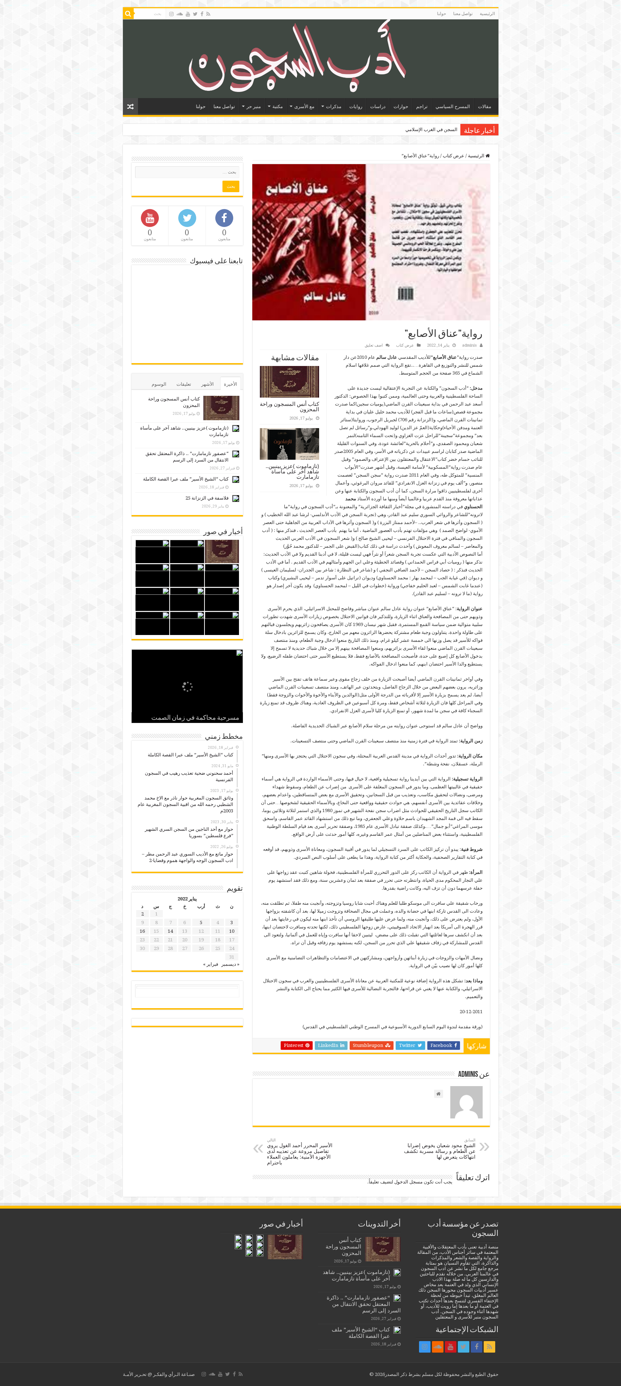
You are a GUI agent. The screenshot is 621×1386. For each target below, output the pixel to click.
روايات (355, 106)
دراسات (378, 106)
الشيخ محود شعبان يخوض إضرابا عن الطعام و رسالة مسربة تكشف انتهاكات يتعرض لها (439, 1149)
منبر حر (254, 106)
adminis (469, 345)
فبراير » (210, 964)
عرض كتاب (453, 155)
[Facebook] (202, 14)
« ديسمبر (230, 964)
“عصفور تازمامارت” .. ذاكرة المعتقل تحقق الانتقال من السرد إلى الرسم (364, 1304)
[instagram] (171, 14)
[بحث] (128, 13)
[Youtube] (188, 14)
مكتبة (277, 106)
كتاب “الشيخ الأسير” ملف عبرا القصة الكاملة (186, 479)
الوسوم (159, 384)
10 (231, 931)
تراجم (422, 106)
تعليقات (183, 384)
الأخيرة (230, 384)
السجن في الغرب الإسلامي (431, 129)
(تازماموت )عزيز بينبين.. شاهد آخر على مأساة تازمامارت (292, 471)
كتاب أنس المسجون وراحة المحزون (289, 406)
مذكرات (333, 106)
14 (170, 931)
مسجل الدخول (408, 1182)
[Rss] (208, 14)
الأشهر (207, 384)
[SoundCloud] (180, 14)
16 (142, 931)
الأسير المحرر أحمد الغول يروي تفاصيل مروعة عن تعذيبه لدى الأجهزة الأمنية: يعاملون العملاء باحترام (299, 1151)
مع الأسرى (304, 106)
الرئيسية (487, 13)
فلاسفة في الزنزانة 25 (207, 498)
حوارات (401, 106)
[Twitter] (195, 14)
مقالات (484, 106)
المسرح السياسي (453, 106)
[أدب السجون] (310, 58)
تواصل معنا (463, 13)
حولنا (441, 13)
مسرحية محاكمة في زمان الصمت (195, 718)
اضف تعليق (374, 345)
